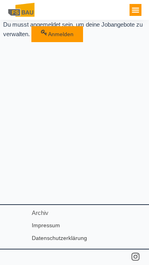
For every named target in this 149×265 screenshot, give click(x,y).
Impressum (46, 225)
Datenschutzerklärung (59, 238)
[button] (135, 10)
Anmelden (61, 34)
